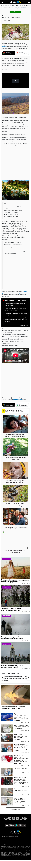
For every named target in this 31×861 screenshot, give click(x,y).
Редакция (3, 841)
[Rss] (6, 818)
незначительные (7, 141)
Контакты (3, 844)
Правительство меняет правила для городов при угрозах (15, 309)
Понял (15, 12)
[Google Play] (20, 825)
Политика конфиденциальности (9, 836)
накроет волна (17, 399)
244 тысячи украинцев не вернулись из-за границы (16, 314)
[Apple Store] (10, 825)
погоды (4, 46)
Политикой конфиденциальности (20, 7)
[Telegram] (9, 818)
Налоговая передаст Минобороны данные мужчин (15, 304)
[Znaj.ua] (15, 1)
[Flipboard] (21, 818)
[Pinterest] (25, 818)
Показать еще (24, 325)
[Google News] (17, 818)
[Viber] (13, 818)
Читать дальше (15, 809)
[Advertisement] (15, 162)
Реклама (3, 839)
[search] (2, 2)
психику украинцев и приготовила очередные (14, 292)
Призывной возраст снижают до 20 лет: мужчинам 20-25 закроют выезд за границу (16, 319)
